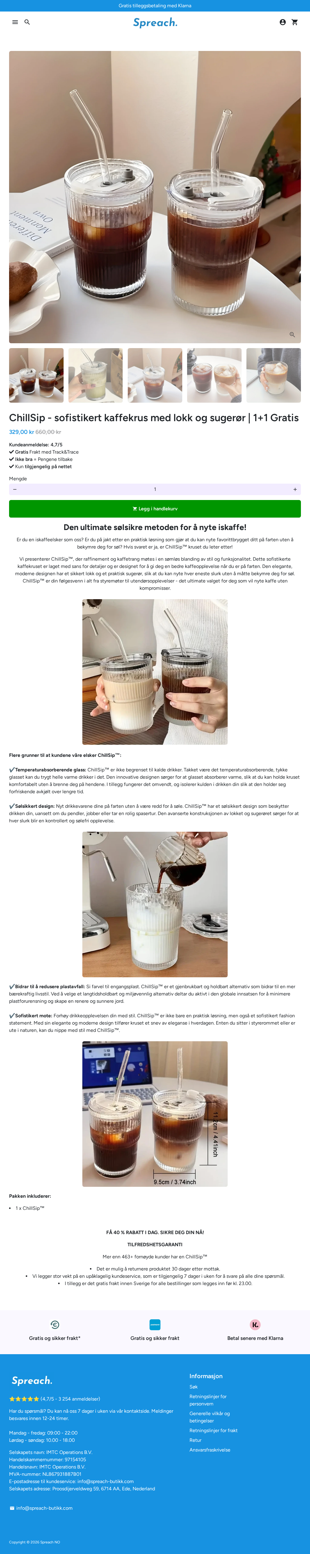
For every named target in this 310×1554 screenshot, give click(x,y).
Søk (194, 1387)
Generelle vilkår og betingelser (210, 1417)
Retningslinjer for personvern (208, 1400)
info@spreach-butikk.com (41, 1508)
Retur (195, 1440)
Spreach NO (50, 1542)
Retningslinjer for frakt (214, 1430)
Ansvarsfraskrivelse (210, 1450)
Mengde (18, 479)
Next (292, 197)
